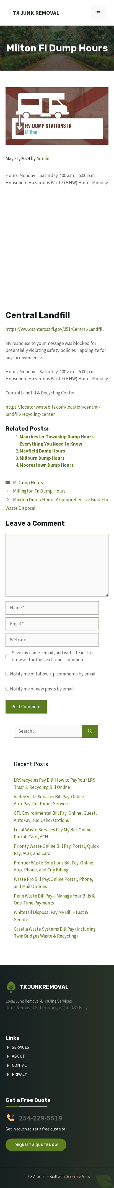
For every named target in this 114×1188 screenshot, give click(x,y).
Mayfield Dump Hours (42, 451)
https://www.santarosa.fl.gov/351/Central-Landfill (55, 329)
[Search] (90, 731)
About (18, 1056)
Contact (20, 1065)
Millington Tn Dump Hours (39, 491)
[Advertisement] (57, 250)
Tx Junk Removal (36, 12)
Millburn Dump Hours (42, 458)
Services (20, 1047)
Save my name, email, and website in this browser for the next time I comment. (52, 656)
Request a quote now (36, 1144)
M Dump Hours (28, 482)
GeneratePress (78, 1176)
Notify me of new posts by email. (42, 689)
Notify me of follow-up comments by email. (53, 674)
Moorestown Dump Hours (47, 465)
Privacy (19, 1074)
